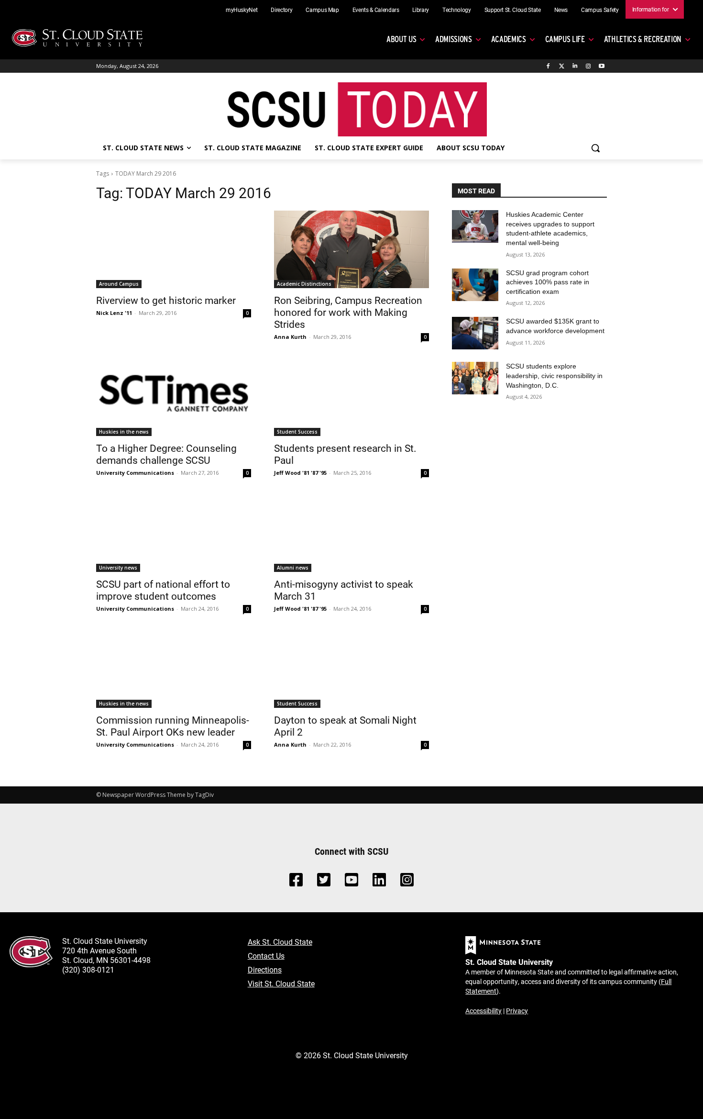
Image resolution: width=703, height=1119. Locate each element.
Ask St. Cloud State (280, 942)
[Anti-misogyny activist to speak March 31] (351, 533)
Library (420, 9)
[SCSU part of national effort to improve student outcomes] (173, 533)
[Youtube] (601, 66)
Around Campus (119, 283)
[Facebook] (548, 66)
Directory (281, 9)
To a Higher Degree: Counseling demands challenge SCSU (166, 454)
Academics (508, 39)
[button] (595, 147)
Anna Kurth (290, 336)
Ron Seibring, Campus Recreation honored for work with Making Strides (348, 312)
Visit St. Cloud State (281, 983)
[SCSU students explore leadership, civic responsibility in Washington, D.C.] (475, 378)
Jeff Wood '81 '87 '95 (300, 472)
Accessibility (483, 1010)
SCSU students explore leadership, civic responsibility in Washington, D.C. (554, 375)
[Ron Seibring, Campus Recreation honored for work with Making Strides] (351, 249)
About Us (401, 39)
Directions (265, 969)
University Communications (135, 472)
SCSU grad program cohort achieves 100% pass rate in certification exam (547, 282)
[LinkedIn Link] (379, 882)
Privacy (517, 1010)
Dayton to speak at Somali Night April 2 (345, 726)
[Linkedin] (575, 66)
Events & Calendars (375, 9)
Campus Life (565, 39)
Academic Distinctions (304, 283)
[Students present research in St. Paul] (351, 397)
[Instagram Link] (407, 882)
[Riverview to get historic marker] (173, 249)
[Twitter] (561, 66)
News (561, 9)
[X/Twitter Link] (324, 882)
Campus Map (322, 9)
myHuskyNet (242, 9)
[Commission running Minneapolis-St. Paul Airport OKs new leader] (173, 669)
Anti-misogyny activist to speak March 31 (343, 590)
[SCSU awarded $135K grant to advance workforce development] (475, 333)
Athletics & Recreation (642, 39)
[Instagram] (587, 66)
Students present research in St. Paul (345, 454)
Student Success (297, 431)
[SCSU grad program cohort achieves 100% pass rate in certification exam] (475, 285)
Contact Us (266, 956)
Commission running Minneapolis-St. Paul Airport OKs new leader (172, 726)
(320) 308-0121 (88, 969)
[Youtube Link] (351, 882)
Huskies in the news (124, 431)
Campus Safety (599, 9)
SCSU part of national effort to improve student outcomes (163, 590)
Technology (456, 9)
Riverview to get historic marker (166, 300)
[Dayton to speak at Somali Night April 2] (351, 669)
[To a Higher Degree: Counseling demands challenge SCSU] (173, 397)
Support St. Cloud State (512, 9)
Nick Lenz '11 (114, 312)
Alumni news (292, 567)
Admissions (453, 39)
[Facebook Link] (296, 882)
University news (118, 567)
